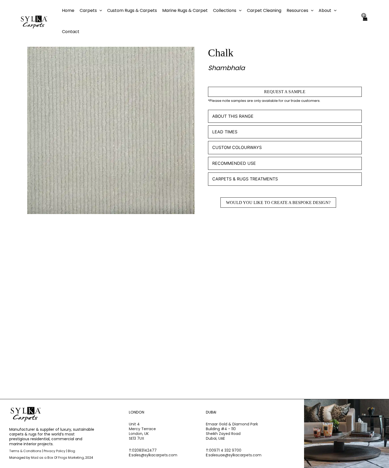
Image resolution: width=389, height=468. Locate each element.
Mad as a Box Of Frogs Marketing (57, 457)
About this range (233, 116)
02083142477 (144, 450)
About (325, 10)
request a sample (284, 91)
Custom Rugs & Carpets (132, 10)
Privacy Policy (54, 451)
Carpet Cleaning (264, 10)
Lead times (224, 131)
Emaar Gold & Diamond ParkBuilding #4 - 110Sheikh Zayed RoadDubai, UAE (232, 431)
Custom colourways (237, 147)
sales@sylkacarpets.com (154, 455)
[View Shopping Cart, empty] (365, 21)
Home (68, 10)
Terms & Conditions (25, 451)
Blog (71, 451)
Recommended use (234, 163)
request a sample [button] (58, 335)
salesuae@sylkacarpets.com (235, 455)
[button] (99, 10)
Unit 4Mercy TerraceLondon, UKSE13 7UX (142, 431)
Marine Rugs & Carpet (185, 10)
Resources (297, 10)
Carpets (88, 10)
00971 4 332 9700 (225, 450)
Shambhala (226, 67)
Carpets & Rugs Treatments (245, 178)
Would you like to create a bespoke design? (278, 202)
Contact (70, 32)
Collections (224, 10)
